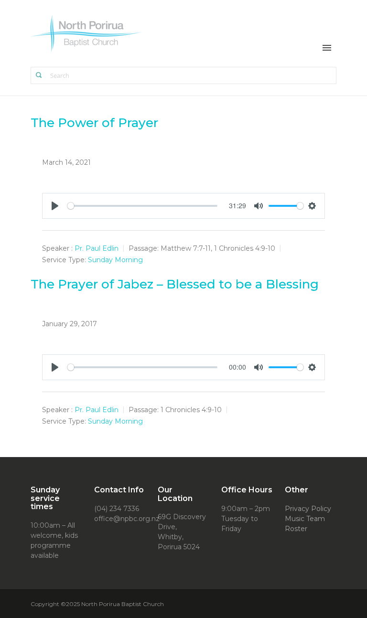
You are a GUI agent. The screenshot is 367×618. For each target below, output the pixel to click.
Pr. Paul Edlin (97, 248)
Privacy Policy (308, 508)
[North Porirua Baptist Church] (87, 32)
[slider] (142, 206)
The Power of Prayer (94, 122)
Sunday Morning (115, 260)
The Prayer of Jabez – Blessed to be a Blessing (175, 284)
